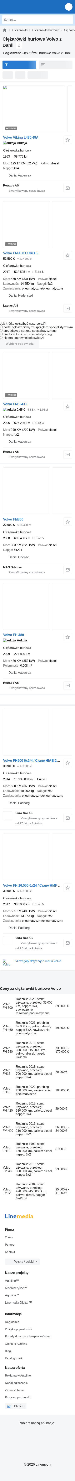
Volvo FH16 (6, 1071)
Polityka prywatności (18, 1329)
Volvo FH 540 (8, 1049)
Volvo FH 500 (8, 1005)
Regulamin (12, 1321)
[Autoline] (5, 30)
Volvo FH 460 (8, 1027)
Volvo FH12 (6, 1149)
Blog (8, 1351)
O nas (9, 1237)
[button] (68, 7)
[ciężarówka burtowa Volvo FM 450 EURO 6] (37, 224)
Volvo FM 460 (8, 1169)
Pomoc (9, 1244)
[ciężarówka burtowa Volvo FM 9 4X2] (37, 375)
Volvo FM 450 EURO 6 (20, 253)
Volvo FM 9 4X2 (15, 404)
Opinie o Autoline (16, 1343)
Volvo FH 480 (13, 635)
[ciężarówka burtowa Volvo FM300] (37, 490)
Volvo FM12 (7, 1191)
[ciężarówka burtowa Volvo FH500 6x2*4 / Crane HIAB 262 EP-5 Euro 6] (37, 732)
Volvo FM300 (13, 519)
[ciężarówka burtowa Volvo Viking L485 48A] (37, 109)
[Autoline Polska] (27, 7)
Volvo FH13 (6, 1090)
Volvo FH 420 (8, 1108)
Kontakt (10, 1252)
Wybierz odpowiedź (20, 343)
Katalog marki (14, 1358)
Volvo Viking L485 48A (21, 137)
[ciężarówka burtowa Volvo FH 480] (37, 606)
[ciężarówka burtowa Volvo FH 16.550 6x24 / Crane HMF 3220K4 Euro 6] (37, 857)
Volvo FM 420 (8, 1128)
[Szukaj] (69, 19)
